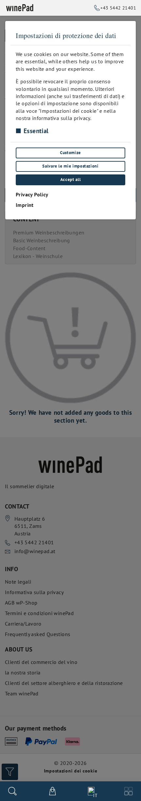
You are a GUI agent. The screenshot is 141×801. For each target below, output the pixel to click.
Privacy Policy (32, 194)
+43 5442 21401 (118, 8)
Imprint (25, 205)
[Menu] (128, 791)
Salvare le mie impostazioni (70, 166)
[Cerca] (12, 791)
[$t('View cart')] (52, 791)
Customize (70, 152)
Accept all (70, 179)
